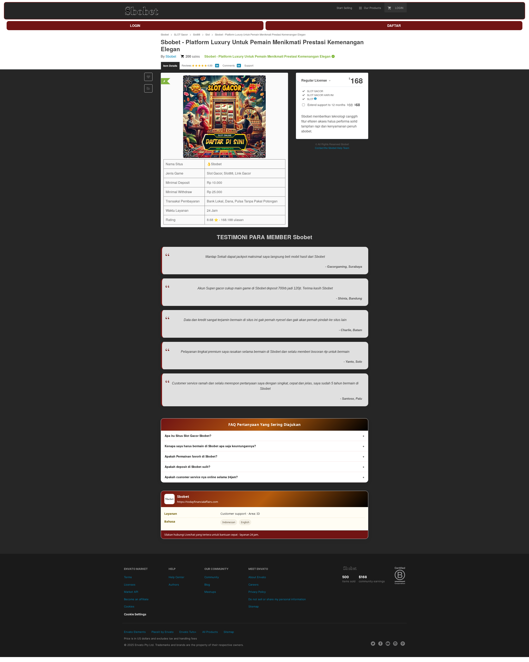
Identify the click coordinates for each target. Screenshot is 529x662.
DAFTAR (394, 25)
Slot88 (196, 34)
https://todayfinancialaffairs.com (197, 502)
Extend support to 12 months (333, 105)
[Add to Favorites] (148, 77)
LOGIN (135, 25)
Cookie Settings (135, 614)
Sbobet (165, 34)
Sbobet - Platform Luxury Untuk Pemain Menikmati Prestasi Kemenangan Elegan (260, 34)
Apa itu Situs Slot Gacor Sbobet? (188, 436)
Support (248, 65)
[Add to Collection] (148, 88)
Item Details (170, 66)
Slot (207, 34)
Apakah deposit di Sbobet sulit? (187, 467)
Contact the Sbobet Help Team (332, 148)
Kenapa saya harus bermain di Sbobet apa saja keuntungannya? (210, 446)
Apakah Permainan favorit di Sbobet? (191, 456)
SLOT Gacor (181, 34)
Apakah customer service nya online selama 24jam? (201, 477)
